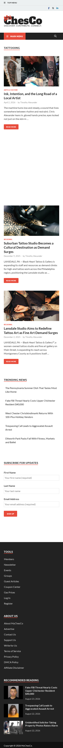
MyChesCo (26, 745)
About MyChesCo (13, 623)
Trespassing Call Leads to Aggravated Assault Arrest (39, 707)
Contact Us (10, 634)
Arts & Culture (11, 90)
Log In (7, 597)
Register (8, 603)
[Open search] (55, 36)
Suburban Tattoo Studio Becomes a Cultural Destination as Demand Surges (29, 247)
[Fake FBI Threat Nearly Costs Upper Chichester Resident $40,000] (13, 687)
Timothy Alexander (28, 102)
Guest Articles (11, 581)
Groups (8, 575)
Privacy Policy (11, 656)
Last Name (9, 485)
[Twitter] (53, 8)
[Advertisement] (31, 169)
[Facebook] (49, 8)
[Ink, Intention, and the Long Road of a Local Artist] (31, 71)
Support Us (10, 639)
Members (9, 559)
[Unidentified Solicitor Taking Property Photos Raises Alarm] (13, 722)
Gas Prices (9, 592)
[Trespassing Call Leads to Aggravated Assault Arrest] (13, 705)
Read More (10, 126)
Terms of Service (12, 651)
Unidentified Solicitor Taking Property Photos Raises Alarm (41, 724)
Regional (8, 239)
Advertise (9, 628)
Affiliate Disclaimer (14, 667)
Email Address (11, 499)
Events (7, 570)
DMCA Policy (11, 662)
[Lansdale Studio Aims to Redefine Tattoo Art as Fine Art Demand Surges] (31, 306)
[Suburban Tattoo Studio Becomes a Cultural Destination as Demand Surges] (31, 221)
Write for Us (10, 645)
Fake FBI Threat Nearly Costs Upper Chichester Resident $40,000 (41, 690)
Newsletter (10, 564)
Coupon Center (12, 586)
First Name (10, 472)
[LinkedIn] (57, 8)
